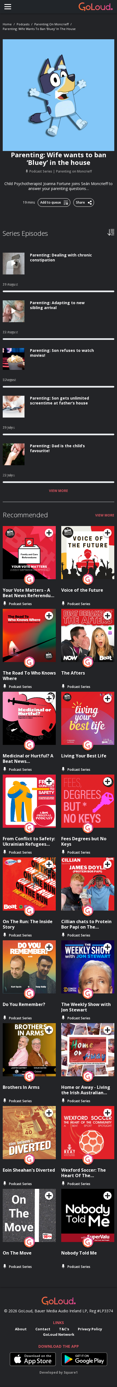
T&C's (64, 1328)
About (21, 1328)
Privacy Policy (90, 1328)
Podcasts (23, 24)
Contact (42, 1328)
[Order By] (110, 232)
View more (58, 490)
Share (80, 201)
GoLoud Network (58, 1334)
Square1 (71, 1372)
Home (7, 24)
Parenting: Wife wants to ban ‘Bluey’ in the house (39, 29)
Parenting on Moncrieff (51, 24)
